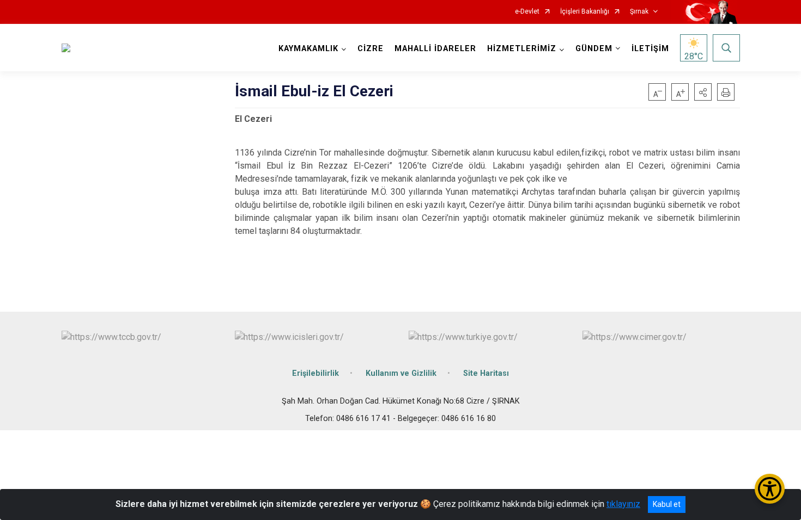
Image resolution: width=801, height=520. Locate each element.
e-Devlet (527, 11)
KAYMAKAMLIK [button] (308, 48)
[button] (703, 92)
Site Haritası (486, 373)
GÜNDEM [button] (593, 48)
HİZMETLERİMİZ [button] (521, 48)
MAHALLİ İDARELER (435, 48)
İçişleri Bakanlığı (584, 11)
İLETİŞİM (650, 48)
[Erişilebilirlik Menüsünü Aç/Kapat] (770, 489)
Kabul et (667, 504)
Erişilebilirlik (315, 373)
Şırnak (639, 11)
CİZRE (370, 48)
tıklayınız (623, 504)
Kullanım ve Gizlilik (401, 373)
